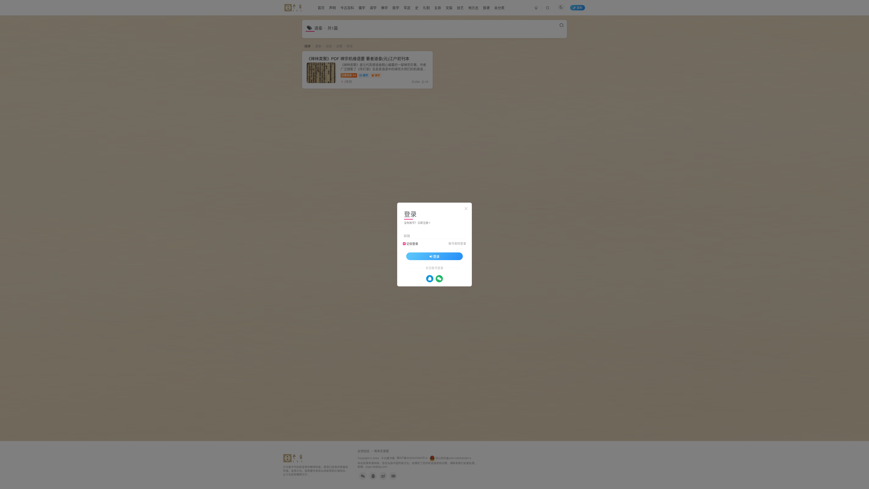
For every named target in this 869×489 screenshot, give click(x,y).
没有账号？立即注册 (416, 223)
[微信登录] (439, 278)
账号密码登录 (457, 243)
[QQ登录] (429, 278)
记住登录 (412, 244)
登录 (436, 256)
